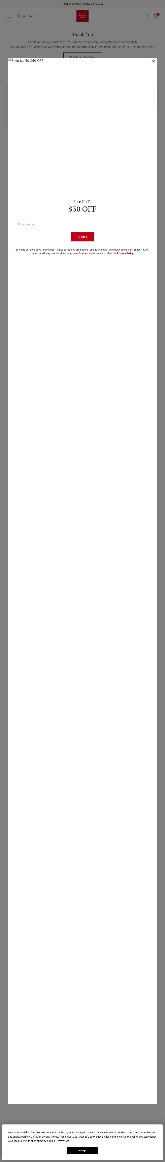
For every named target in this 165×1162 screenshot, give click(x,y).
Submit (82, 236)
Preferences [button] (63, 1141)
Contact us (85, 253)
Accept (82, 1150)
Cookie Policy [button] (130, 1136)
